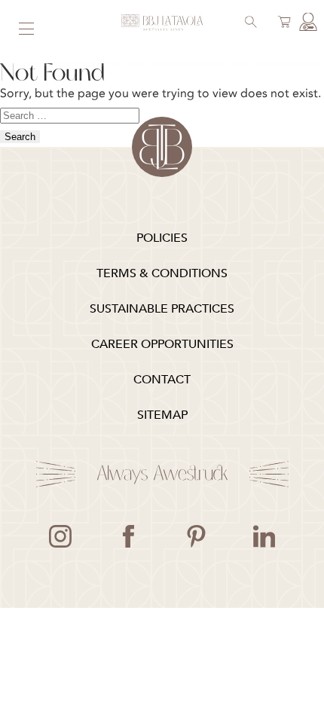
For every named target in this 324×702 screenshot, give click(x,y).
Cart (282, 23)
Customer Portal (306, 23)
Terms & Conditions (162, 273)
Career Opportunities (162, 344)
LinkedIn (263, 536)
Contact (162, 379)
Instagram (60, 536)
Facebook (128, 536)
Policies (162, 238)
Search (248, 23)
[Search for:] (69, 114)
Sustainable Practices (162, 309)
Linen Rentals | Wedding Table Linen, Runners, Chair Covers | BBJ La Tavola (162, 22)
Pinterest (196, 536)
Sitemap (162, 415)
